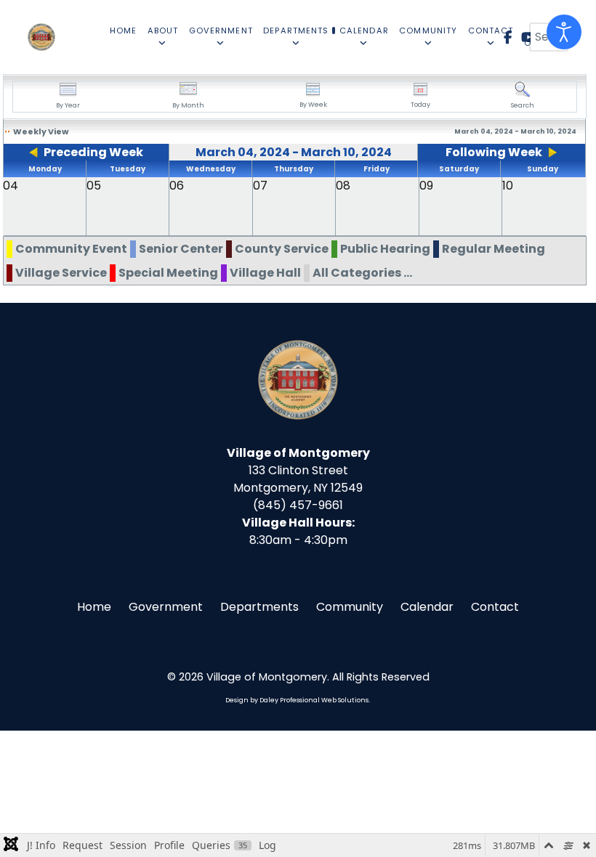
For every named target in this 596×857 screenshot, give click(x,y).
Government (166, 606)
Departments (259, 606)
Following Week (494, 152)
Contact (495, 606)
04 (10, 185)
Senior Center (181, 248)
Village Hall (265, 272)
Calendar (427, 606)
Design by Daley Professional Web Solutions (297, 700)
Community (349, 606)
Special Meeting (168, 272)
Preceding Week (93, 152)
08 (343, 185)
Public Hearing (385, 248)
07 (260, 185)
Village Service (61, 272)
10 (507, 185)
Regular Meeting (493, 248)
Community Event (71, 248)
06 (176, 185)
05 (93, 185)
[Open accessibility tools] (564, 32)
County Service (282, 248)
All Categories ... (362, 272)
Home (94, 606)
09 (426, 185)
